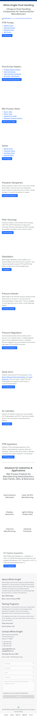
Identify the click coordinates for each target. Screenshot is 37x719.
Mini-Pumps (7, 32)
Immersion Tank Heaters (11, 76)
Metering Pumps (9, 30)
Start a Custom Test (8, 626)
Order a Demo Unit (7, 623)
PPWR (18, 599)
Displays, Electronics (9, 513)
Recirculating (21, 377)
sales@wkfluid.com (8, 651)
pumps (16, 609)
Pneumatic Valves (9, 151)
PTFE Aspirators (9, 444)
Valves (5, 145)
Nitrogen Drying (12, 377)
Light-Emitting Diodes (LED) (27, 513)
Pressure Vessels (10, 293)
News (3, 599)
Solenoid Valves (9, 155)
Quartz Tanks (8, 112)
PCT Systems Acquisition (13, 553)
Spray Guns (7, 371)
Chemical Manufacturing (9, 530)
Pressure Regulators (12, 332)
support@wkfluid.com (8, 649)
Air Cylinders (8, 410)
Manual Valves (8, 149)
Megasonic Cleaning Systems (13, 118)
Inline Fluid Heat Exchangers (12, 74)
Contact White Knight (12, 631)
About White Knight (11, 579)
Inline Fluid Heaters (10, 72)
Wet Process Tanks (11, 108)
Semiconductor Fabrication (10, 496)
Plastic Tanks (8, 114)
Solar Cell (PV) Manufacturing (27, 496)
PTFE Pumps (8, 22)
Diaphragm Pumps (9, 28)
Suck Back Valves (9, 153)
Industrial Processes (27, 530)
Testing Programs (10, 603)
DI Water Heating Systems (12, 70)
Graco (27, 709)
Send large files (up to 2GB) (10, 654)
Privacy (13, 599)
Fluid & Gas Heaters (11, 66)
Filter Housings (9, 219)
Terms (8, 599)
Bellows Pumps (8, 26)
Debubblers (7, 256)
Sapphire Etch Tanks (10, 116)
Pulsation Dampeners (12, 182)
